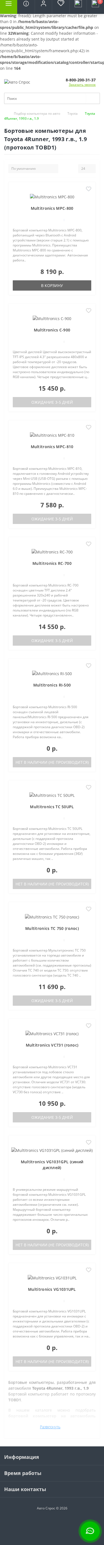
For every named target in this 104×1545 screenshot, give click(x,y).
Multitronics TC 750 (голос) (52, 928)
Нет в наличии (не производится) (52, 762)
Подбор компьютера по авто (37, 113)
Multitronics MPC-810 (52, 446)
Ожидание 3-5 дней (52, 402)
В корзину (52, 285)
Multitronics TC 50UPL (52, 806)
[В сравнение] (89, 197)
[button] (43, 7)
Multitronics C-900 (52, 330)
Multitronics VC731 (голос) (52, 1045)
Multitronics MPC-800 (52, 208)
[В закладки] (88, 189)
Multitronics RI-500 (52, 685)
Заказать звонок (82, 84)
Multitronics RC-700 (52, 563)
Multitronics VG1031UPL (52, 1289)
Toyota (72, 113)
